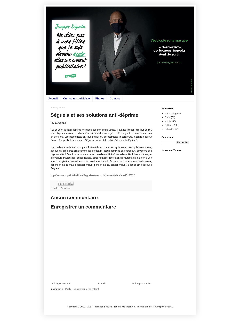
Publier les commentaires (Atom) (82, 289)
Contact (115, 98)
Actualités (65, 188)
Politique (169, 125)
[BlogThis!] (62, 184)
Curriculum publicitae (76, 98)
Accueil (53, 98)
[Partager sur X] (65, 184)
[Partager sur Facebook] (69, 184)
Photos (99, 98)
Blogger (168, 306)
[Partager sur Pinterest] (72, 184)
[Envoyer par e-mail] (59, 184)
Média (168, 121)
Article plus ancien (141, 283)
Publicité (169, 129)
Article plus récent (60, 283)
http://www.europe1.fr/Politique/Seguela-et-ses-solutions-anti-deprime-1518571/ (93, 175)
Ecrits (167, 117)
